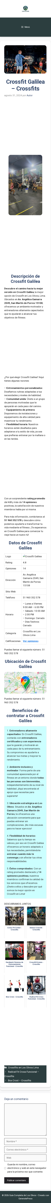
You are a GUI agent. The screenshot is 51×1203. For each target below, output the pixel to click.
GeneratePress (25, 1198)
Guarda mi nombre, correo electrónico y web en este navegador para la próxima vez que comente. (26, 1168)
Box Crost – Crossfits (19, 1080)
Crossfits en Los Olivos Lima (23, 1067)
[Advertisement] (25, 128)
